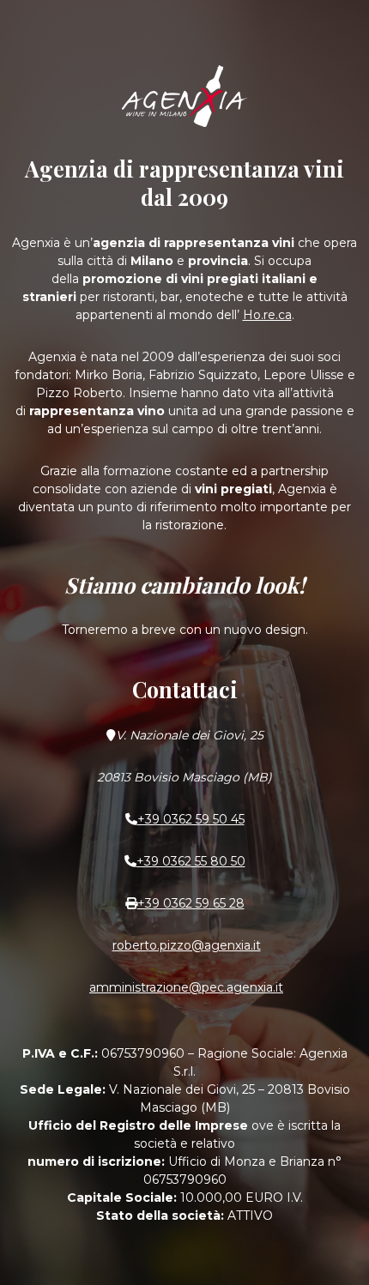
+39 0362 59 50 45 (191, 819)
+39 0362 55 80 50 (190, 861)
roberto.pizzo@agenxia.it (186, 945)
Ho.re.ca (267, 315)
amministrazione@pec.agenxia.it (186, 987)
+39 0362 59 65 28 (191, 903)
